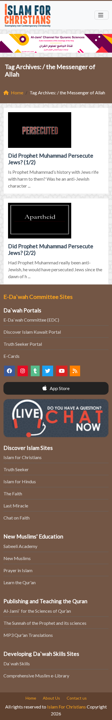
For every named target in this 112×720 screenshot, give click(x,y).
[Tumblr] (35, 371)
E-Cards (11, 356)
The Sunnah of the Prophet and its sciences (44, 623)
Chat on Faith (16, 517)
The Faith (12, 493)
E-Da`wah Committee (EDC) (31, 319)
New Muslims (17, 558)
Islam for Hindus (19, 481)
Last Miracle (15, 505)
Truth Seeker (16, 469)
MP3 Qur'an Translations (28, 635)
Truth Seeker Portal (22, 344)
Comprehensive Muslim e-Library (36, 675)
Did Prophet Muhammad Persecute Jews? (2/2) (50, 249)
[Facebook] (9, 371)
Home (31, 698)
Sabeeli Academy (20, 546)
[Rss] (75, 371)
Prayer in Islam (17, 570)
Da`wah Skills (16, 663)
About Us (51, 698)
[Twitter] (47, 371)
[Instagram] (23, 371)
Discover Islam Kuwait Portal (32, 332)
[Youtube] (61, 371)
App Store (59, 388)
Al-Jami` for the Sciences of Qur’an (37, 611)
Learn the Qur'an (19, 582)
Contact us (77, 698)
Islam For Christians (66, 706)
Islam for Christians (22, 457)
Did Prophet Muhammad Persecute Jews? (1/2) (50, 158)
